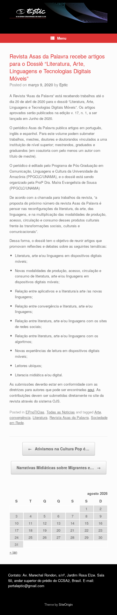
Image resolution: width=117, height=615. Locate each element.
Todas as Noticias (61, 412)
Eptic (63, 84)
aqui (91, 389)
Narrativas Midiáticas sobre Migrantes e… (59, 467)
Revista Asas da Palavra (69, 417)
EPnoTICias (35, 412)
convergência (20, 417)
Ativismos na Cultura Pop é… (58, 448)
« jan (13, 552)
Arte (97, 412)
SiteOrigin (66, 604)
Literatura (40, 417)
